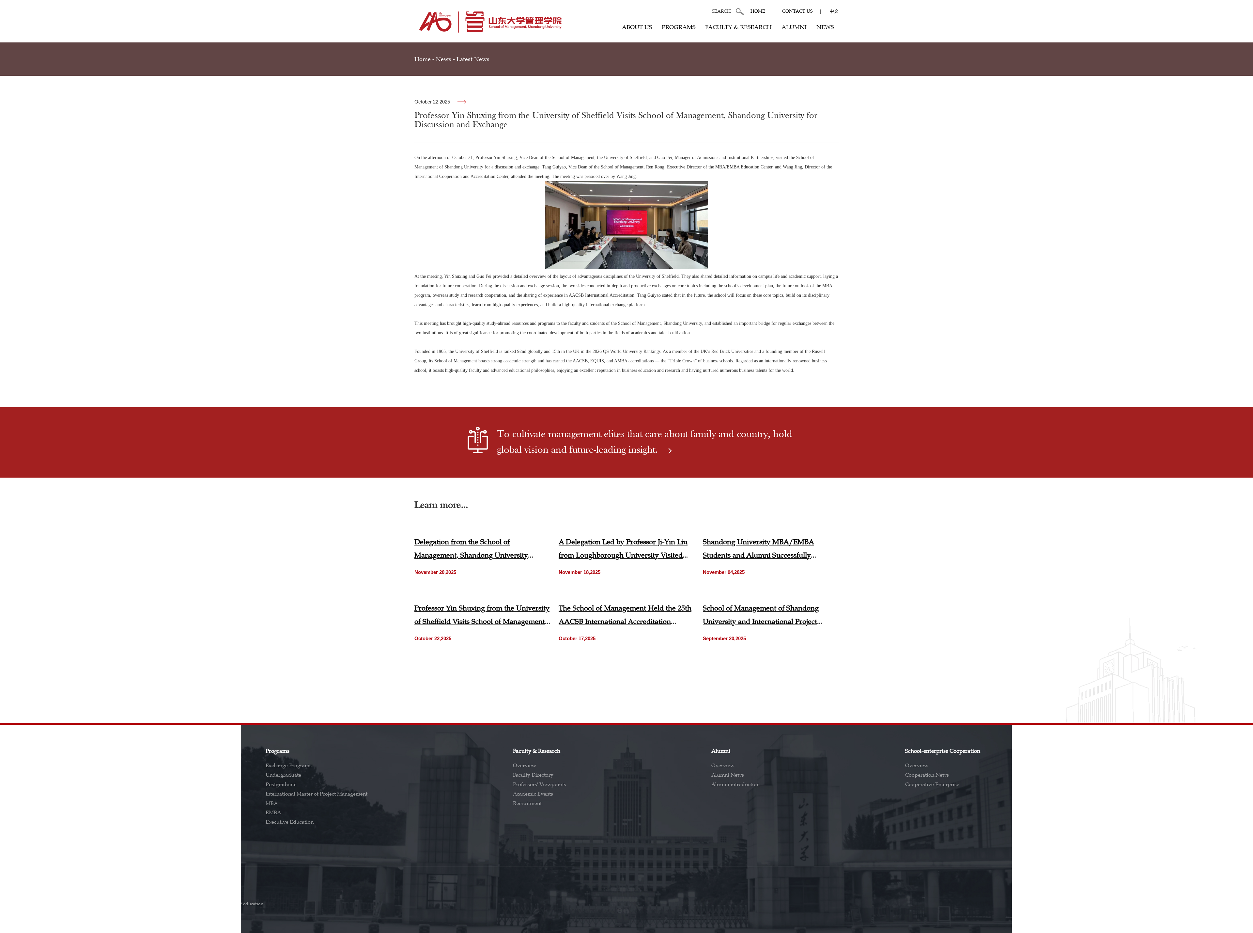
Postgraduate (281, 784)
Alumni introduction (735, 784)
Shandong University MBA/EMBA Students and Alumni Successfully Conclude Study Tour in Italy (758, 555)
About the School (82, 765)
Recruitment (527, 803)
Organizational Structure (91, 803)
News (825, 27)
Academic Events (533, 794)
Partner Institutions (1148, 775)
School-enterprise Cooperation (942, 751)
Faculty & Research (738, 27)
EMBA (273, 812)
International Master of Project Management (316, 794)
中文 (834, 11)
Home (757, 11)
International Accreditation (1157, 784)
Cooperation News (927, 775)
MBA (272, 803)
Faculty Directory (533, 775)
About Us (637, 27)
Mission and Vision (85, 775)
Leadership (76, 794)
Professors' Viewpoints (539, 784)
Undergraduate (283, 775)
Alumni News (727, 775)
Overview (524, 765)
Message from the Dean (90, 784)
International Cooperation (1158, 751)
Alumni (794, 27)
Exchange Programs (289, 765)
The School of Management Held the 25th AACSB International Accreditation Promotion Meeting (625, 621)
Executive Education (290, 822)
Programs (678, 27)
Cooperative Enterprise (932, 784)
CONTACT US (797, 11)
